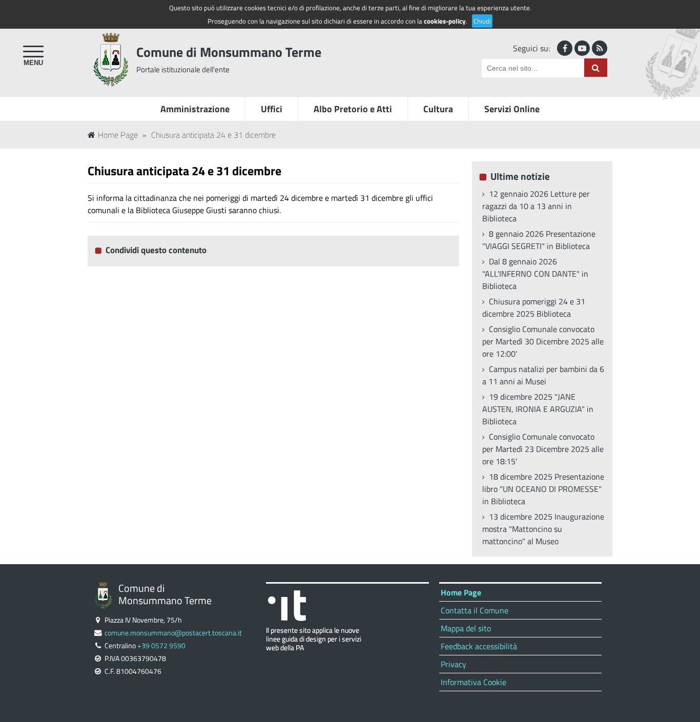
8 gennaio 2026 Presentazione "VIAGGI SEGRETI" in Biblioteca (538, 240)
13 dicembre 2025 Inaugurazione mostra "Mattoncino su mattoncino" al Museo (543, 528)
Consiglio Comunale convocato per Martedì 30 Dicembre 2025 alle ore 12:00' (543, 341)
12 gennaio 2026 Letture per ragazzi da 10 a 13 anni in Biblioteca (536, 206)
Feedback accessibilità (479, 646)
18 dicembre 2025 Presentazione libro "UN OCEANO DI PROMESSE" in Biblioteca (543, 488)
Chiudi (482, 21)
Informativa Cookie (473, 682)
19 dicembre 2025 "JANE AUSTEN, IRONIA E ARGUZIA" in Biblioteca (537, 408)
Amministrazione (195, 109)
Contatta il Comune (474, 610)
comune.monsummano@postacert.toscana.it (173, 632)
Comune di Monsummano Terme (228, 52)
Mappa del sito (466, 628)
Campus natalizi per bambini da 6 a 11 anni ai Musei (543, 375)
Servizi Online (512, 109)
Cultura (438, 109)
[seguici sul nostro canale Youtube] (582, 48)
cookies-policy (445, 21)
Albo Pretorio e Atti (353, 109)
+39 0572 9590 (161, 645)
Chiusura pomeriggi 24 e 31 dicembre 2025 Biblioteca (533, 307)
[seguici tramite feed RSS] (599, 48)
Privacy (453, 664)
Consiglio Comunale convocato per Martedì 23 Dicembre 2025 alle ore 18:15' (543, 448)
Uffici (271, 109)
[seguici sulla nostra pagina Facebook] (564, 48)
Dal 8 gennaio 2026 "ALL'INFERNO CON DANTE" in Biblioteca (535, 273)
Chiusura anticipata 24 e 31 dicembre (213, 135)
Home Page (118, 135)
